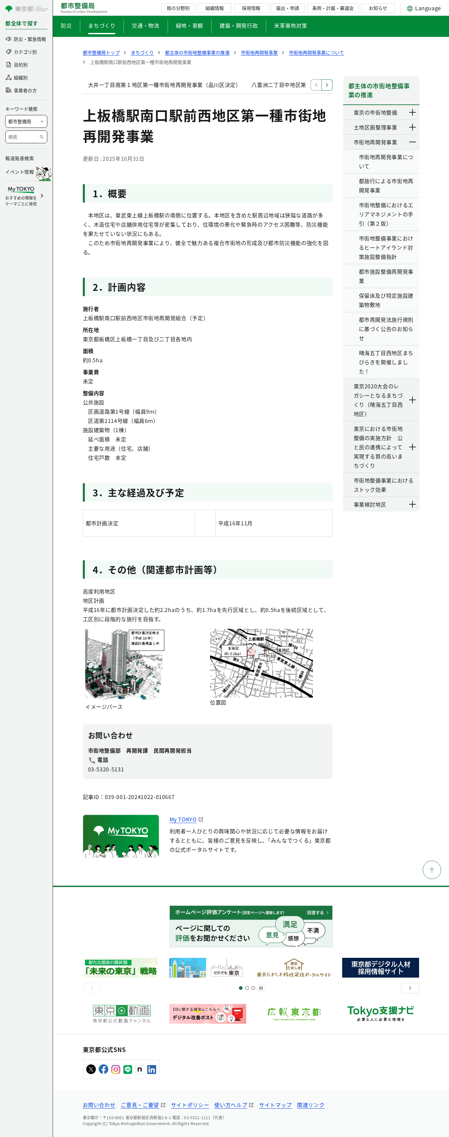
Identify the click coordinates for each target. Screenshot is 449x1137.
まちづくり (101, 25)
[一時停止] (261, 988)
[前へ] (92, 988)
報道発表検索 (19, 158)
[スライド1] (241, 988)
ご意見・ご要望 (140, 1105)
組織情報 (214, 8)
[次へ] (410, 988)
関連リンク (310, 1105)
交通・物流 (145, 25)
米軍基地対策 (290, 25)
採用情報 (251, 8)
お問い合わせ (99, 1105)
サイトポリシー (190, 1105)
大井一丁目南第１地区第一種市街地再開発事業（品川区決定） (164, 85)
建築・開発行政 (239, 25)
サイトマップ (275, 1105)
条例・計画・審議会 (333, 8)
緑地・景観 (189, 25)
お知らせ (378, 8)
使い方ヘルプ (230, 1105)
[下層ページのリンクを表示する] (413, 112)
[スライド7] (253, 988)
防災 (66, 25)
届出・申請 (287, 8)
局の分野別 (178, 8)
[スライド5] (247, 988)
